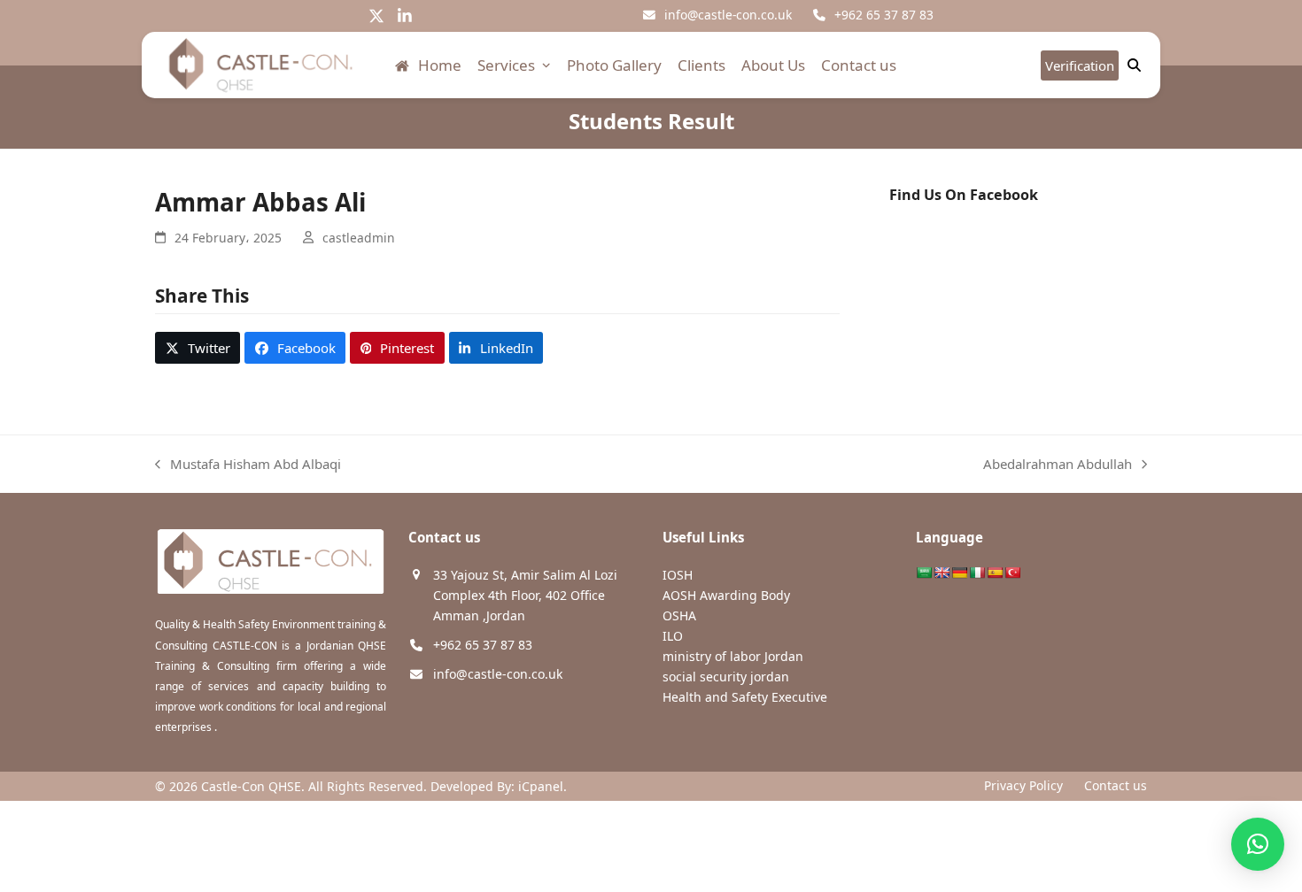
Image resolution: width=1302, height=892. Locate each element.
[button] (197, 348)
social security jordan (726, 676)
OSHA (679, 615)
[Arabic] (924, 572)
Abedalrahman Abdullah (1057, 465)
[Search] (1134, 65)
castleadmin (358, 237)
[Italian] (977, 572)
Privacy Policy (1023, 785)
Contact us (1115, 785)
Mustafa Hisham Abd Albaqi (248, 465)
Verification (1079, 65)
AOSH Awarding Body (726, 595)
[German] (959, 572)
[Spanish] (995, 572)
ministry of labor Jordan (733, 656)
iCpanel (540, 786)
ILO (673, 635)
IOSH (678, 574)
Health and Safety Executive (745, 696)
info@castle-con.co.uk (728, 14)
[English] (941, 572)
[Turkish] (1012, 572)
